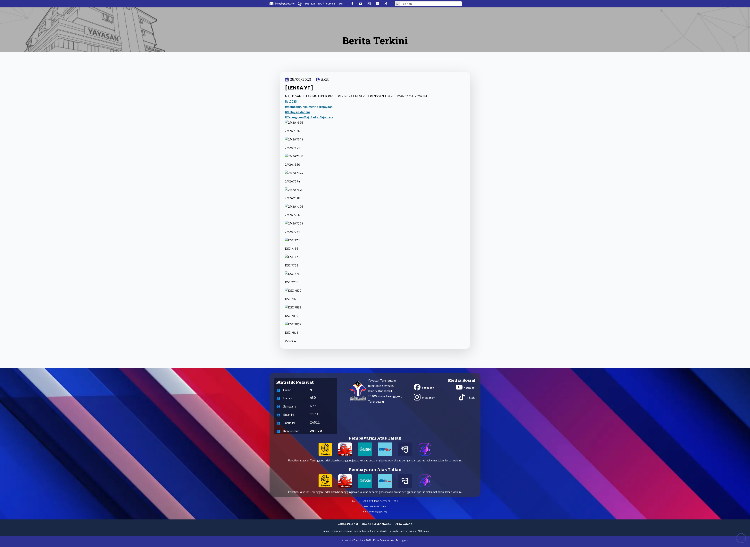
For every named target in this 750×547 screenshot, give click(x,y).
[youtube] (360, 3)
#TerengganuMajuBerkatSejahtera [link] (309, 117)
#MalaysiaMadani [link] (297, 112)
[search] (397, 4)
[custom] (377, 3)
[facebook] (352, 3)
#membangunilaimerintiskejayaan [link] (309, 106)
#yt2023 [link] (291, 101)
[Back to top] (741, 538)
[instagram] (369, 3)
